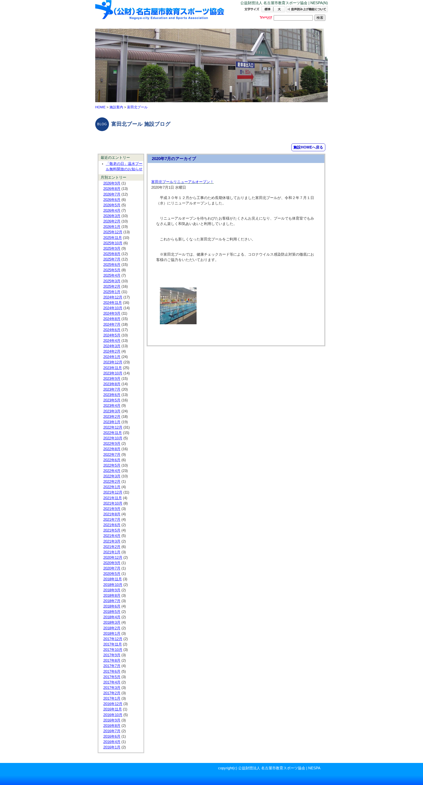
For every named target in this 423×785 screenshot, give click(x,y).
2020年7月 (111, 568)
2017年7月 (111, 666)
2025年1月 (111, 292)
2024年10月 (112, 308)
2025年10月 (112, 243)
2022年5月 (111, 465)
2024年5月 (111, 335)
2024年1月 (111, 357)
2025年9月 (111, 248)
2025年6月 (111, 265)
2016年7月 (111, 731)
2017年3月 (111, 688)
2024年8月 (111, 319)
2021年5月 (111, 530)
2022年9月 (111, 444)
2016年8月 (111, 726)
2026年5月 (111, 205)
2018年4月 (111, 617)
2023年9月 (111, 379)
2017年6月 (111, 671)
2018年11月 (112, 579)
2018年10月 (112, 585)
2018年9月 (111, 590)
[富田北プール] (160, 14)
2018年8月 (111, 596)
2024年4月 (111, 341)
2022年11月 (112, 433)
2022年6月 (111, 460)
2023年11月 (112, 368)
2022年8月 (111, 449)
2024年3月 (111, 346)
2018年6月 (111, 606)
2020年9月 (111, 563)
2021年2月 (111, 547)
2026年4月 (111, 210)
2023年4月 (111, 406)
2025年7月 (111, 259)
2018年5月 (111, 612)
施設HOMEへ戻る (308, 147)
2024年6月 (111, 330)
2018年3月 (111, 622)
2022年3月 (111, 476)
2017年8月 (111, 660)
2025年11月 (112, 238)
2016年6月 (111, 736)
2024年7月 (111, 324)
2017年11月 (112, 644)
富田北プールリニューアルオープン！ (182, 182)
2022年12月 (112, 427)
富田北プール (137, 107)
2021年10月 (112, 503)
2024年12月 (112, 297)
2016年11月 (112, 709)
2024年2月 (111, 351)
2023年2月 (111, 417)
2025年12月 (112, 232)
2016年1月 (111, 747)
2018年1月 (111, 633)
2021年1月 (111, 552)
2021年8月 (111, 514)
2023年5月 (111, 400)
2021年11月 (112, 498)
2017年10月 (112, 650)
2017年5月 (111, 677)
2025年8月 (111, 254)
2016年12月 (112, 704)
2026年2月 (111, 221)
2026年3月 (111, 216)
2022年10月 (112, 438)
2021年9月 (111, 509)
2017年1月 (111, 698)
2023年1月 (111, 422)
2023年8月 (111, 384)
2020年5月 (111, 574)
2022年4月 (111, 471)
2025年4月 (111, 275)
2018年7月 (111, 601)
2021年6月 (111, 525)
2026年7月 (111, 194)
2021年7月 (111, 520)
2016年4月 (111, 742)
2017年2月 (111, 693)
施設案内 (116, 107)
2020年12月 (112, 558)
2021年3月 (111, 541)
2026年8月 (111, 189)
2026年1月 (111, 227)
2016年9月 (111, 720)
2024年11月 (112, 303)
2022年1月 (111, 487)
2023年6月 (111, 395)
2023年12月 (112, 362)
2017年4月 (111, 682)
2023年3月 (111, 411)
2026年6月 (111, 200)
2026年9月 (111, 183)
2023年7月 (111, 389)
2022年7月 (111, 455)
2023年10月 (112, 373)
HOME (100, 107)
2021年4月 (111, 536)
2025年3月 (111, 281)
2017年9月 (111, 655)
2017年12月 (112, 639)
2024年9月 (111, 313)
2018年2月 (111, 628)
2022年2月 (111, 482)
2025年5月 (111, 270)
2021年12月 (112, 492)
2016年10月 (112, 715)
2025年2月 (111, 286)
